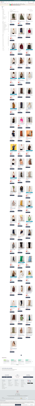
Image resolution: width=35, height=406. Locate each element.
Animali (16, 3)
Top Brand (5, 3)
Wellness (7, 3)
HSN (2, 398)
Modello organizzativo (17, 385)
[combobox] (18, 2)
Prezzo (3, 48)
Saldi (1, 3)
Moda (18, 3)
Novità (2, 3)
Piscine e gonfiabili (3, 388)
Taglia (3, 34)
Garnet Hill (8, 398)
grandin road (11, 398)
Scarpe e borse (20, 3)
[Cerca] (25, 2)
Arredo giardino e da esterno (4, 387)
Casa (14, 3)
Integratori (12, 3)
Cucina (23, 3)
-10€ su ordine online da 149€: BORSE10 (17, 0)
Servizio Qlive (22, 385)
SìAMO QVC (3, 385)
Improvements (13, 398)
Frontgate (6, 398)
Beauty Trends (3, 386)
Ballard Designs (4, 398)
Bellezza (10, 3)
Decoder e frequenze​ (10, 385)
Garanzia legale (22, 386)
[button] (28, 2)
